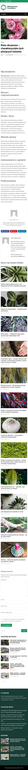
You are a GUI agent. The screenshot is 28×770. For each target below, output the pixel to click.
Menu (4, 14)
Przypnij (14, 231)
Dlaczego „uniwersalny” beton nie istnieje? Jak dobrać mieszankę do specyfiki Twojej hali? (18, 649)
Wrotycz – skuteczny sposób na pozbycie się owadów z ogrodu (13, 560)
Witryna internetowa (6, 612)
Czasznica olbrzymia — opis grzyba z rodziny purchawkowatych (12, 436)
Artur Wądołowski (9, 54)
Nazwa (3, 599)
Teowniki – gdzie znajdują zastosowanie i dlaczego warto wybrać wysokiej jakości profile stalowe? (17, 665)
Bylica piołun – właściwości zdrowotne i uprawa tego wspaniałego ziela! (13, 334)
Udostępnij (5, 231)
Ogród (2, 42)
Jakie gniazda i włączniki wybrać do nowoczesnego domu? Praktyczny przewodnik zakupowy (18, 641)
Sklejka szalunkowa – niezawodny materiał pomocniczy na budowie (17, 673)
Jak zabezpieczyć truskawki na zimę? (12, 512)
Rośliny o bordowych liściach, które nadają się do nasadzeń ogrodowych (13, 411)
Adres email (4, 606)
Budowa (4, 735)
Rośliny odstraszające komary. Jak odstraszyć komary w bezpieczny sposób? (13, 285)
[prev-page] (2, 681)
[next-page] (4, 681)
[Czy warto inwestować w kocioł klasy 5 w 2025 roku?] (5, 656)
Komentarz (4, 579)
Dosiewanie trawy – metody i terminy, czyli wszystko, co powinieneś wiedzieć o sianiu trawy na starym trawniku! (13, 360)
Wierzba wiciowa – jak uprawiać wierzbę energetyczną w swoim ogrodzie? (13, 386)
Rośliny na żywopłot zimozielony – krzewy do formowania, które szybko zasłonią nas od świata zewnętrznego (13, 461)
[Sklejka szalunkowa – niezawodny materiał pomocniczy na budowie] (5, 673)
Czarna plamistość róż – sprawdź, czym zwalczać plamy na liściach (13, 487)
